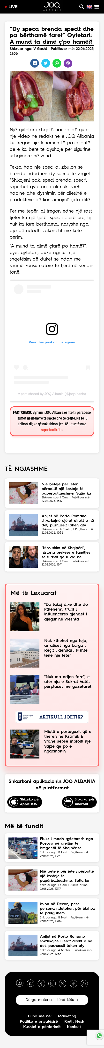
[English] (89, 6)
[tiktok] (73, 983)
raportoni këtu (51, 430)
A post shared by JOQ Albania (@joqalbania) (52, 394)
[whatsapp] (62, 983)
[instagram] (52, 983)
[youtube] (20, 983)
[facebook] (41, 983)
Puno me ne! (40, 1016)
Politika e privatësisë (39, 1022)
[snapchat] (84, 983)
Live (13, 7)
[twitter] (30, 983)
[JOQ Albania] (52, 7)
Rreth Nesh (74, 1022)
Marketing (67, 1016)
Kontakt (74, 1027)
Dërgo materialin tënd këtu (49, 1000)
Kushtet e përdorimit (41, 1027)
